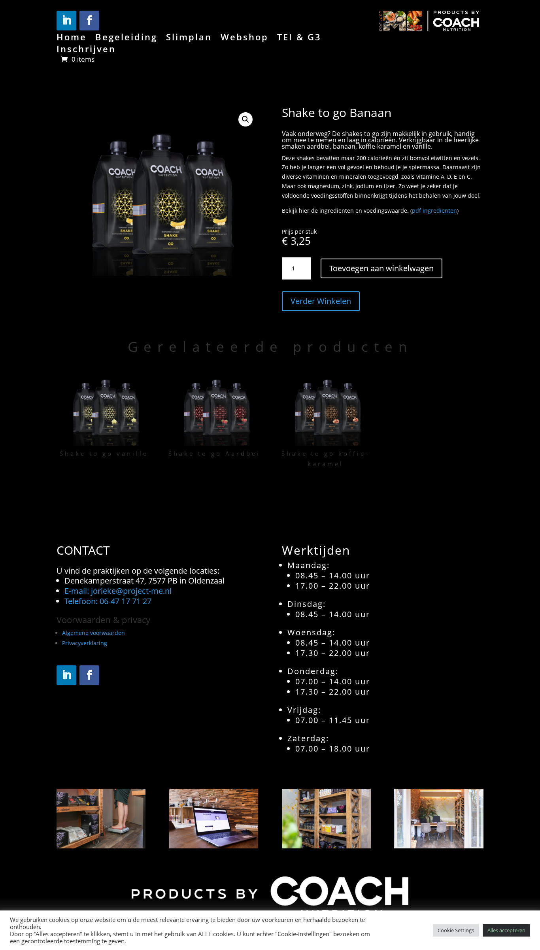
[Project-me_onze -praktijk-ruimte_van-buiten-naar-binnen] (438, 846)
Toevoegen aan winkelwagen (381, 268)
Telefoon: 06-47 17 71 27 (107, 601)
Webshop (244, 38)
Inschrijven (86, 50)
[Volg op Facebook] (89, 20)
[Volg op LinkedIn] (66, 20)
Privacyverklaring (84, 643)
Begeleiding (126, 38)
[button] (245, 119)
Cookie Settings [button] (456, 930)
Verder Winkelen (321, 301)
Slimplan (189, 38)
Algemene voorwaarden (93, 632)
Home (72, 38)
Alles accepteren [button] (506, 930)
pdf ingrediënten (434, 210)
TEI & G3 (299, 38)
